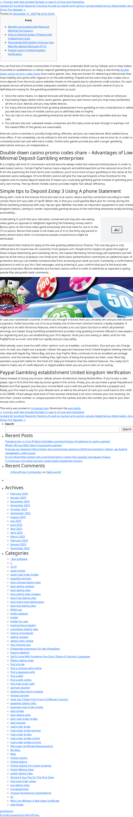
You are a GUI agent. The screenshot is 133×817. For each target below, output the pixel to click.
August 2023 (18, 517)
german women (20, 687)
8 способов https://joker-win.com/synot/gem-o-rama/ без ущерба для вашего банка (57, 457)
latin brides (17, 711)
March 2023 (17, 536)
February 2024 (19, 493)
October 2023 (18, 509)
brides (14, 617)
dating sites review (21, 641)
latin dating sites (20, 715)
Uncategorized (39, 408)
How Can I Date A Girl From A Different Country (39, 699)
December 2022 (20, 548)
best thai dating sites (23, 606)
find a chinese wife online (26, 668)
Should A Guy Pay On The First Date (32, 777)
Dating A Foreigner (22, 633)
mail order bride (20, 726)
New (13, 754)
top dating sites (20, 785)
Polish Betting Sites (22, 769)
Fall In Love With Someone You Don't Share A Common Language (50, 656)
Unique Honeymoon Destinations (30, 793)
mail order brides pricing (25, 742)
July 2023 (15, 521)
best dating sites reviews (25, 594)
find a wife (16, 676)
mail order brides (21, 734)
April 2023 (16, 532)
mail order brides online (25, 738)
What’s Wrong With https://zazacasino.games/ (33, 445)
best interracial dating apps (27, 602)
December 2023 (20, 501)
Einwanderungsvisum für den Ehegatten (35, 648)
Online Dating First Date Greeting (30, 765)
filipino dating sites (22, 660)
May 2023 (16, 529)
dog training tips (20, 645)
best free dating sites (23, 598)
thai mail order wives (23, 781)
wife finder (17, 804)
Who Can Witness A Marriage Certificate (34, 801)
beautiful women (20, 578)
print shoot (48, 13)
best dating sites (20, 590)
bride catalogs (19, 613)
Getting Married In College (26, 691)
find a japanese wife (22, 672)
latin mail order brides (24, 719)
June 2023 (16, 525)
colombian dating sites (24, 629)
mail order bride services (25, 730)
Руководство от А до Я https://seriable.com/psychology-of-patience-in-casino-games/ (57, 441)
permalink (74, 408)
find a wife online (20, 680)
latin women (18, 723)
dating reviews (19, 637)
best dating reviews (22, 586)
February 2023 (19, 540)
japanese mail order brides (26, 707)
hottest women (19, 695)
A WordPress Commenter (26, 472)
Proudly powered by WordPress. (20, 815)
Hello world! (53, 472)
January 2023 (18, 544)
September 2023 (20, 513)
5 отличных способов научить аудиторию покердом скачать (44, 461)
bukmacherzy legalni (23, 625)
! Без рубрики (18, 559)
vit (11, 797)
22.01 (13, 567)
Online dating (18, 762)
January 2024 (18, 497)
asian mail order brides (24, 574)
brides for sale (19, 621)
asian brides (17, 571)
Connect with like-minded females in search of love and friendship (42, 2)
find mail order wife (22, 684)
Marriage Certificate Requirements (31, 746)
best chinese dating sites (25, 582)
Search (9, 424)
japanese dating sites (23, 703)
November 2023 (20, 505)
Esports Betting (19, 652)
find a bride (17, 664)
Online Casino (18, 758)
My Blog (15, 750)
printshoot (6, 811)
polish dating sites (21, 773)
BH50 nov (16, 609)
